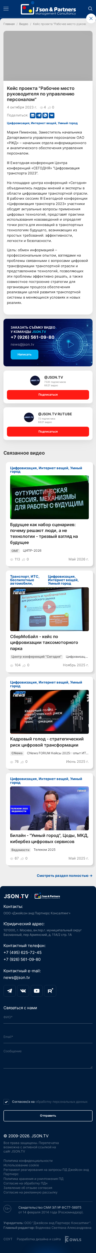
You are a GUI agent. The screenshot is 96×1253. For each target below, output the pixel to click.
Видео (23, 24)
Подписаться (48, 394)
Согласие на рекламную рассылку (30, 1192)
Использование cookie (21, 1165)
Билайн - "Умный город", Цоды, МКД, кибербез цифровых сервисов (49, 838)
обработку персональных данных (61, 1102)
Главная (9, 24)
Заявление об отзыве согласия (27, 1188)
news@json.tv (22, 344)
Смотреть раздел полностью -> (65, 876)
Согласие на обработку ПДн (25, 1183)
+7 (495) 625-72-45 (22, 952)
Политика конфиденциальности (28, 1161)
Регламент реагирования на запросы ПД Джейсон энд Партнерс (46, 1172)
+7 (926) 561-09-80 (32, 337)
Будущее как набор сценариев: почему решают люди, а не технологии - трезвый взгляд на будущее (44, 533)
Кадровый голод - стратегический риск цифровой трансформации (47, 741)
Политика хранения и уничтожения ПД (33, 1179)
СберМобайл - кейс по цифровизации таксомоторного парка (44, 642)
